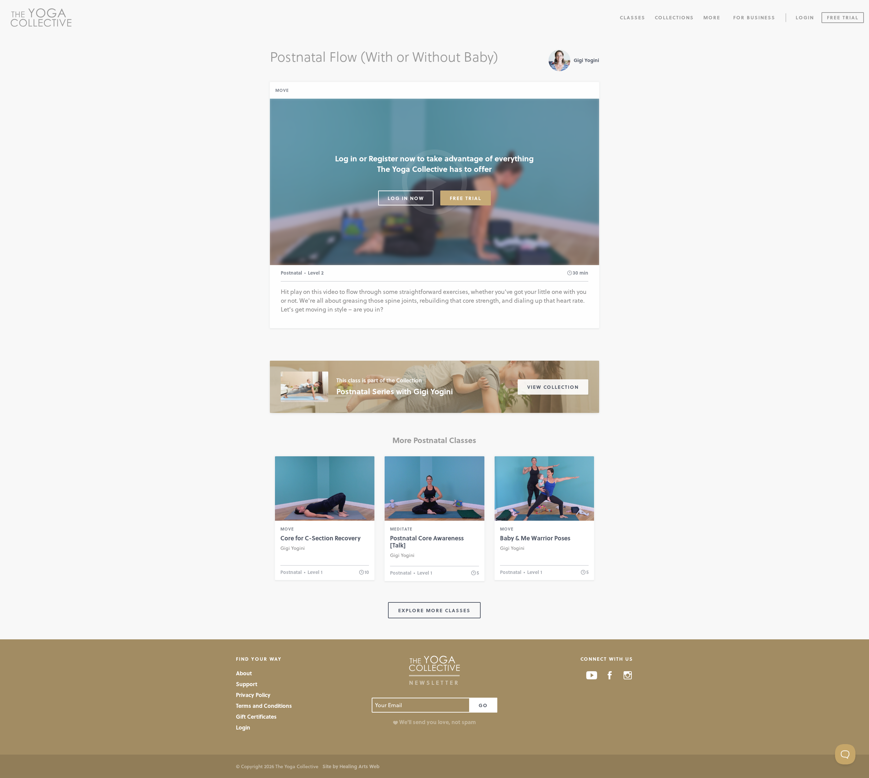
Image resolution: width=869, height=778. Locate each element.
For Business (754, 17)
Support (246, 684)
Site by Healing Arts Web (351, 766)
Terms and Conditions (264, 706)
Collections (674, 17)
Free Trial (842, 17)
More (711, 17)
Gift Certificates (256, 716)
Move (282, 90)
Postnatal (291, 272)
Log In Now (406, 198)
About (244, 673)
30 (575, 272)
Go (483, 705)
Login (805, 17)
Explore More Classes (434, 610)
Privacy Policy (253, 695)
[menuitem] (632, 17)
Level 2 (315, 272)
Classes (632, 17)
